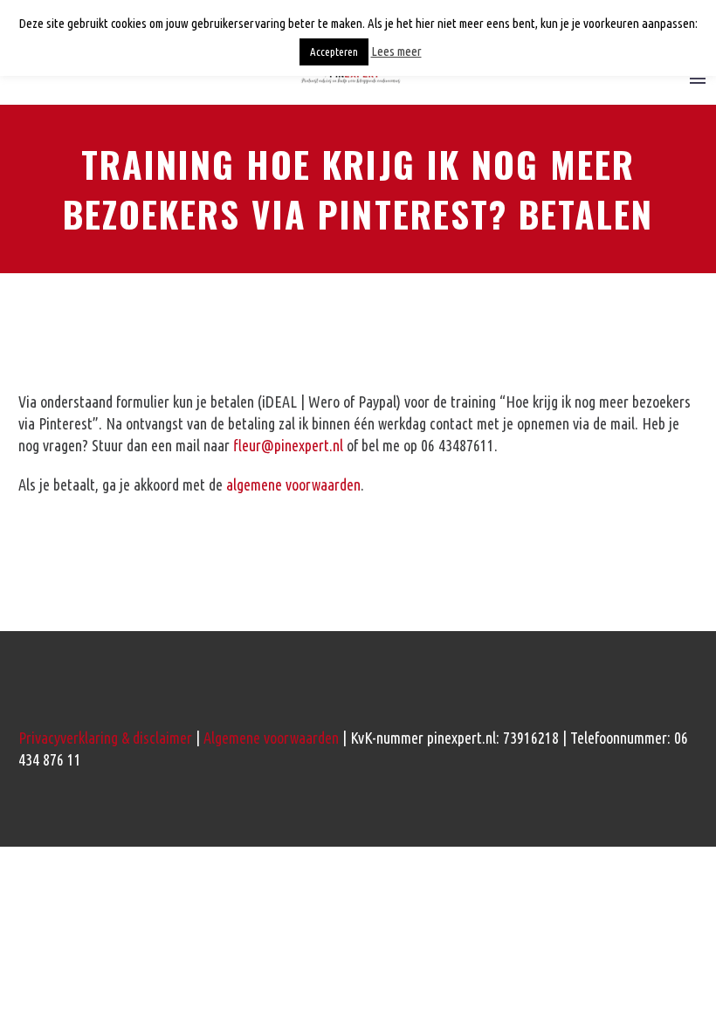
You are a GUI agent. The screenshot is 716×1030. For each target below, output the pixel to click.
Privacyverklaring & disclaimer (105, 737)
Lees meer (396, 51)
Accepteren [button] (334, 51)
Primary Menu (697, 78)
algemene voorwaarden (293, 484)
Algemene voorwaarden (271, 737)
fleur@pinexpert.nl (288, 445)
